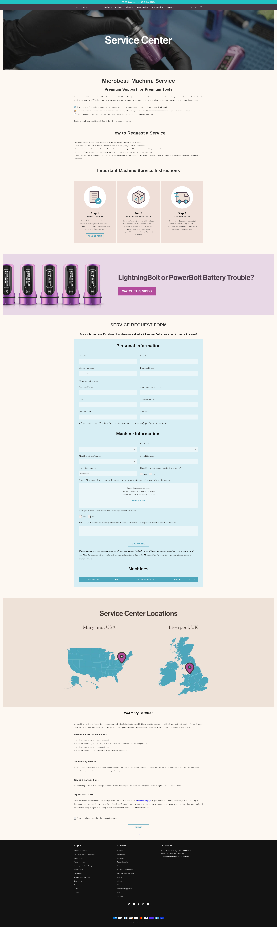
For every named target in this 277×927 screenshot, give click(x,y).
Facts (76, 889)
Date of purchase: (87, 468)
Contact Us (78, 885)
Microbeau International (141, 922)
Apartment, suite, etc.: (150, 387)
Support (120, 866)
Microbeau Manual (80, 850)
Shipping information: (89, 381)
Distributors (121, 885)
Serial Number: (147, 456)
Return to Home (139, 835)
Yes (145, 474)
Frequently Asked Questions (84, 854)
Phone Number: (86, 368)
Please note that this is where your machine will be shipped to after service (123, 423)
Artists (119, 877)
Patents (76, 892)
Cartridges (121, 854)
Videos (119, 881)
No (154, 474)
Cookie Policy (79, 873)
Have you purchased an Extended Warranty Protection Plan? (107, 510)
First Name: (84, 355)
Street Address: (86, 387)
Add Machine (138, 544)
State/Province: (147, 399)
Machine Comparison (125, 869)
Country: (144, 411)
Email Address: (147, 368)
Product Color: (147, 443)
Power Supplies (123, 862)
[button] (191, 7)
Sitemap (120, 896)
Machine (120, 850)
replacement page (144, 800)
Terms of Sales (79, 862)
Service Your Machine (82, 877)
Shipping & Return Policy (83, 866)
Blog (118, 892)
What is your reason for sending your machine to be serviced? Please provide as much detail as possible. (128, 522)
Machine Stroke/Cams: (90, 456)
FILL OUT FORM (95, 236)
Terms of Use (78, 858)
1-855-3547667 (184, 850)
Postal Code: (85, 411)
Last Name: (145, 355)
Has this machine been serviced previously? (160, 468)
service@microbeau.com (178, 857)
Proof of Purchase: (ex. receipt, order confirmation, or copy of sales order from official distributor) (125, 480)
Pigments (120, 858)
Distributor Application (125, 889)
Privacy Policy (79, 869)
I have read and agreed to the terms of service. (97, 818)
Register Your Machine (125, 873)
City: (81, 399)
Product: (83, 443)
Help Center (78, 881)
